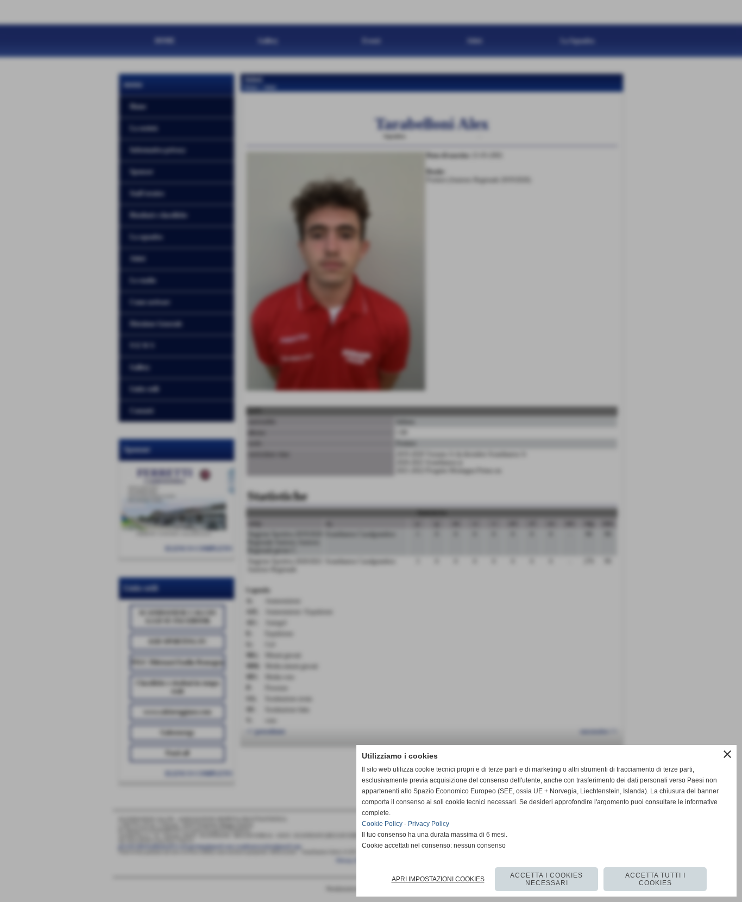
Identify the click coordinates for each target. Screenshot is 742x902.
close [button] (727, 754)
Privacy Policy (428, 824)
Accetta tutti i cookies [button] (655, 879)
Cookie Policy (382, 824)
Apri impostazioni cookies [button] (438, 879)
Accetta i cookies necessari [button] (546, 879)
